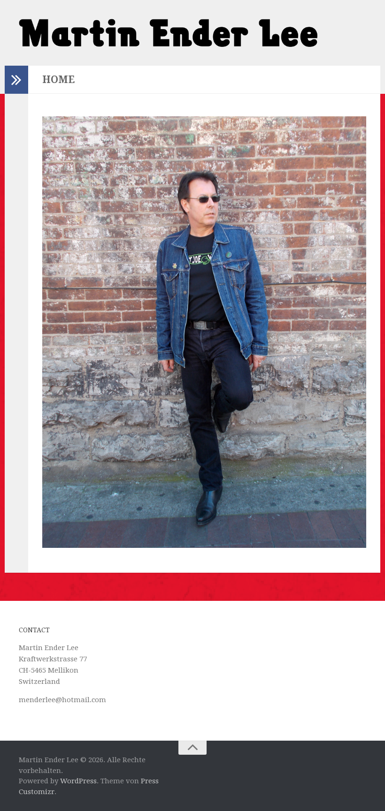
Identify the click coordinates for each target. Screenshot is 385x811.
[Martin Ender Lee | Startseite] (168, 33)
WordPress (78, 781)
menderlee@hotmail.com (62, 700)
